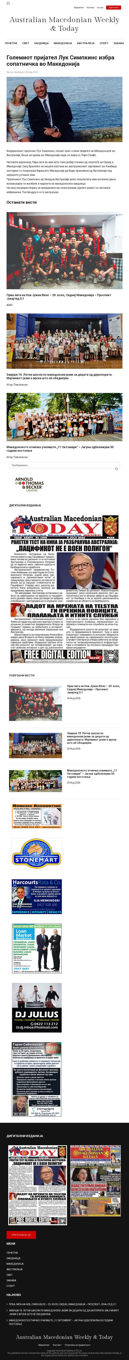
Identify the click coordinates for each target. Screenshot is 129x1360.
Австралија (86, 43)
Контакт (90, 7)
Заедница (41, 43)
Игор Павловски (17, 384)
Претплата (114, 7)
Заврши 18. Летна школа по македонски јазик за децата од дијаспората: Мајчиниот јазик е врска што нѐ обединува (59, 376)
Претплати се (21, 1235)
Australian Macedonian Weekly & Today (64, 24)
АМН (9, 305)
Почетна (11, 43)
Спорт (104, 43)
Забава (119, 43)
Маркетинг (79, 7)
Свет (25, 43)
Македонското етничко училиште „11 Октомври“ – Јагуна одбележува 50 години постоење (92, 773)
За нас (100, 7)
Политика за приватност (78, 1345)
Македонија (63, 43)
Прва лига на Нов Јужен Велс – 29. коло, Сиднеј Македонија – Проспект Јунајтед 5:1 (93, 689)
